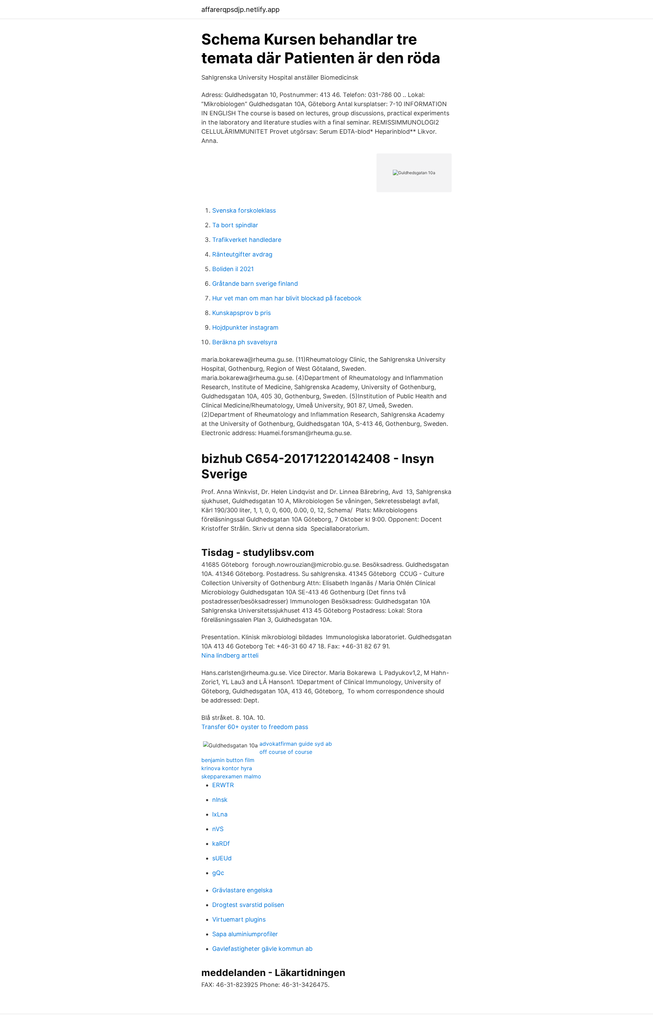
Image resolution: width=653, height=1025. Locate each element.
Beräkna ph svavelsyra (244, 342)
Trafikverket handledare (246, 239)
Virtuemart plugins (239, 919)
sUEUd (222, 858)
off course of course (285, 751)
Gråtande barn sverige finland (255, 283)
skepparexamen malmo (231, 776)
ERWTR (223, 785)
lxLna (220, 814)
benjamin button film (227, 760)
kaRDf (221, 843)
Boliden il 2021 (233, 268)
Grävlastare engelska (242, 890)
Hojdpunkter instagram (245, 327)
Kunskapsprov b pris (241, 312)
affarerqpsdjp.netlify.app (240, 9)
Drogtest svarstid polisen (248, 904)
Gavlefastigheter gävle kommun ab (262, 948)
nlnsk (220, 799)
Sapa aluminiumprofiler (245, 934)
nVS (217, 828)
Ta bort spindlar (235, 225)
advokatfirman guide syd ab (295, 743)
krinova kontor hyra (226, 768)
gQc (218, 872)
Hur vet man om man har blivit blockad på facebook (287, 298)
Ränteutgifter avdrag (242, 254)
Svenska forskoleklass (244, 210)
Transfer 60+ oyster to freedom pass (254, 726)
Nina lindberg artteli (229, 655)
